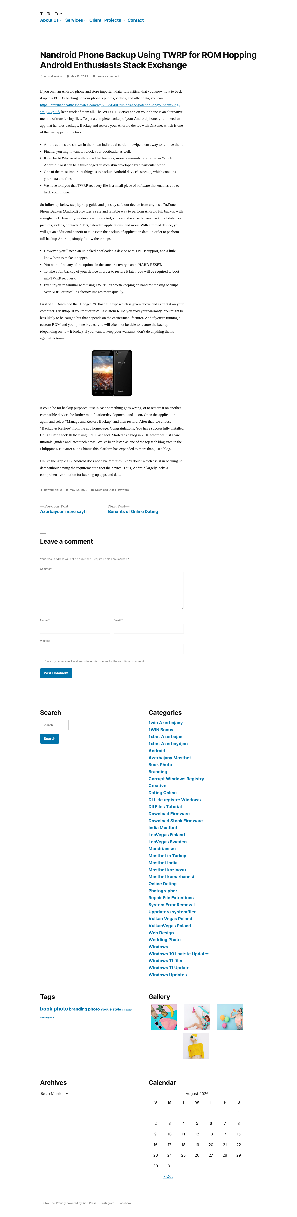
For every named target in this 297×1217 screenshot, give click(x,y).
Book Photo (160, 764)
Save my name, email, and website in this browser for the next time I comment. (95, 661)
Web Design (161, 932)
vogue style (111, 1009)
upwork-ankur (53, 76)
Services (74, 20)
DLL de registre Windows (174, 799)
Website (45, 640)
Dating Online (162, 792)
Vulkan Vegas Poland (170, 918)
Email (118, 620)
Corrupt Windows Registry (176, 778)
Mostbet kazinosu (167, 869)
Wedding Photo (164, 939)
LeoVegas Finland (166, 834)
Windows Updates (167, 974)
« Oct (168, 1176)
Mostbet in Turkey (167, 855)
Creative (157, 785)
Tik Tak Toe (51, 13)
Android (156, 750)
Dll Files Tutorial (165, 806)
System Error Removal (171, 904)
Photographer (162, 890)
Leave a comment (108, 76)
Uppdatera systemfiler (172, 911)
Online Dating (162, 883)
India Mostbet (162, 827)
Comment (46, 568)
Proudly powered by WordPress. (77, 1203)
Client (95, 20)
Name (45, 620)
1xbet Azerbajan (165, 736)
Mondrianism (162, 848)
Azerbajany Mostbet (169, 757)
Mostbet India (162, 862)
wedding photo (47, 1017)
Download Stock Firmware (112, 489)
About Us (49, 20)
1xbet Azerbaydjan (168, 743)
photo (94, 1009)
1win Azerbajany (165, 722)
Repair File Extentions (171, 897)
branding (78, 1009)
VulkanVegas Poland (169, 925)
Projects (112, 20)
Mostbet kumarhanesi (171, 876)
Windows (158, 946)
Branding (157, 771)
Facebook (125, 1203)
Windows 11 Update (169, 967)
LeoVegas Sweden (167, 841)
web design (127, 1010)
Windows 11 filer (165, 960)
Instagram (107, 1203)
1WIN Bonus (160, 729)
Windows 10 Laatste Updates (179, 953)
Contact (136, 20)
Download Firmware (169, 813)
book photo (54, 1009)
